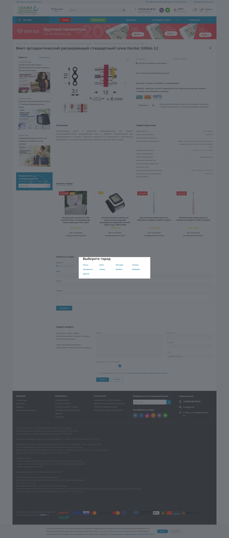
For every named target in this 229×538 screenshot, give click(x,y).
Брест (101, 265)
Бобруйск (136, 269)
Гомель (102, 269)
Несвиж (135, 265)
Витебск (119, 269)
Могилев (119, 265)
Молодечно (88, 269)
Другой (86, 274)
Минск (85, 265)
